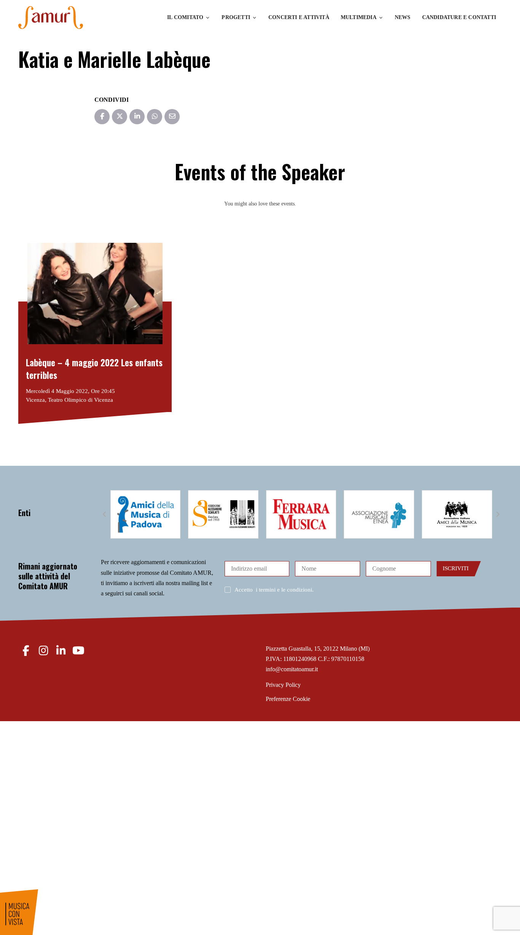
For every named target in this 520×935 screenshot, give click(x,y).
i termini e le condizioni (284, 590)
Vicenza (35, 400)
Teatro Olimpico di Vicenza (80, 400)
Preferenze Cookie (288, 699)
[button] (104, 514)
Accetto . (274, 590)
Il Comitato (185, 17)
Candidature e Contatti (459, 17)
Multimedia (358, 17)
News (403, 17)
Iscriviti (456, 568)
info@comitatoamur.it (292, 669)
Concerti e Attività (298, 17)
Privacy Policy (283, 685)
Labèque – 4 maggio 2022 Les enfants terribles (94, 369)
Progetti (236, 17)
